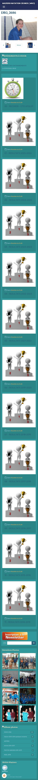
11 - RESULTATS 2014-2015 (17, 622)
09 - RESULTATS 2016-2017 (18, 528)
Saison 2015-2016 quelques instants (18, 736)
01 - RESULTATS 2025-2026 (18, 153)
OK (34, 643)
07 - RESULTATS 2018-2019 (18, 434)
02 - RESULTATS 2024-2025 (18, 200)
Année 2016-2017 (18, 745)
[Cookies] (4, 775)
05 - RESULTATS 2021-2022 (18, 341)
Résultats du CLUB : (17, 102)
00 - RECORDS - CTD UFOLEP (19, 106)
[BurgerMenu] (3, 6)
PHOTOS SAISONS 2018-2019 (18, 750)
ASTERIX (18, 741)
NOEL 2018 (18, 754)
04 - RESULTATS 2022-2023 (18, 294)
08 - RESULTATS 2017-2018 (18, 481)
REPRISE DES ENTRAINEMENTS (14, 66)
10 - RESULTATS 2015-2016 (18, 575)
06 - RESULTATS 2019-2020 (18, 387)
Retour (19, 45)
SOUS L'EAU (18, 732)
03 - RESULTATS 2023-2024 (18, 247)
